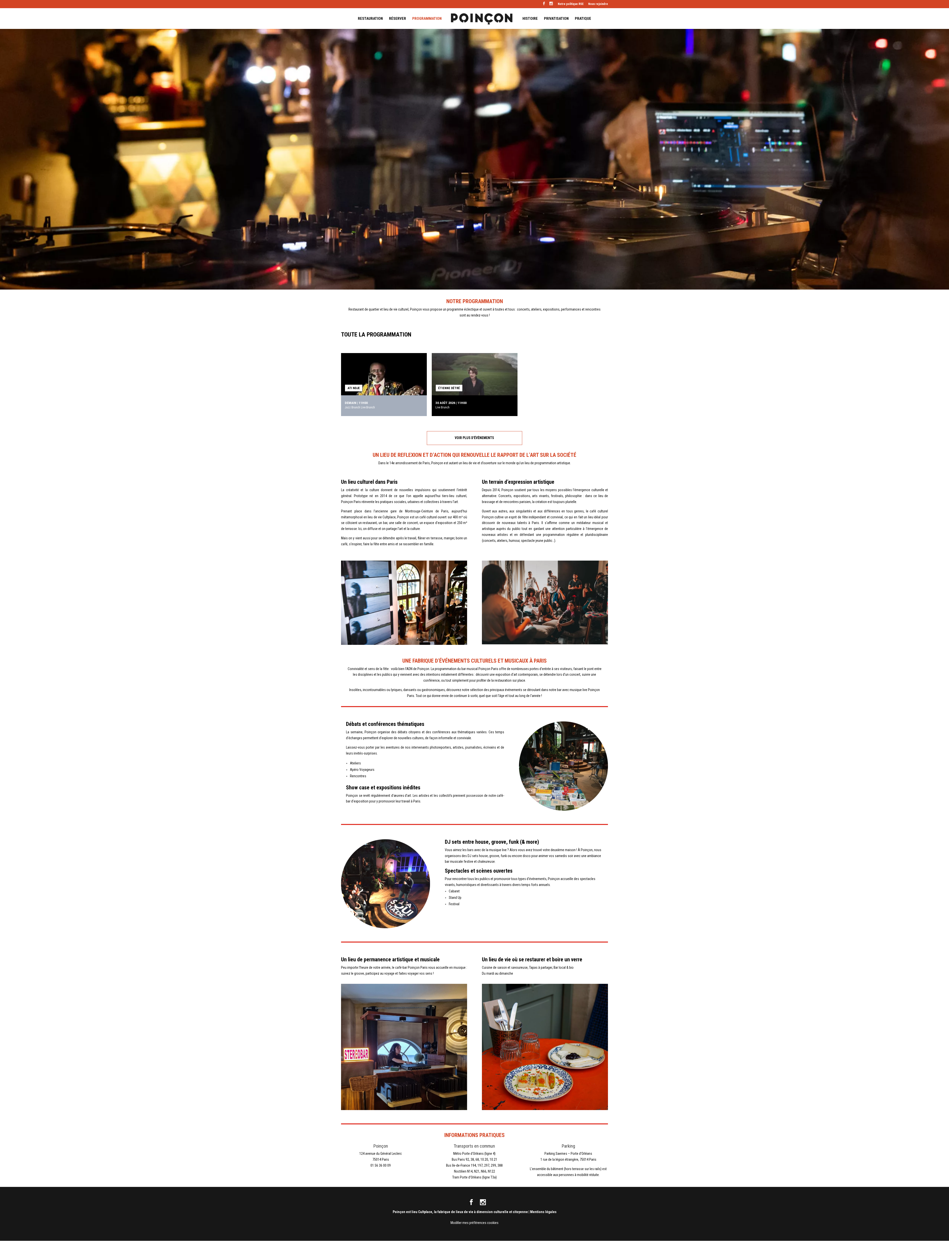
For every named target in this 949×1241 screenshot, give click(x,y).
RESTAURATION (370, 19)
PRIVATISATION (556, 19)
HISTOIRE (530, 19)
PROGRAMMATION (427, 19)
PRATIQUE (583, 19)
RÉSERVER (397, 19)
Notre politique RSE (571, 4)
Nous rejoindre (598, 4)
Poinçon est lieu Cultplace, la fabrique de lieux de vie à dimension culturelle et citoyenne (460, 1212)
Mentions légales (543, 1212)
